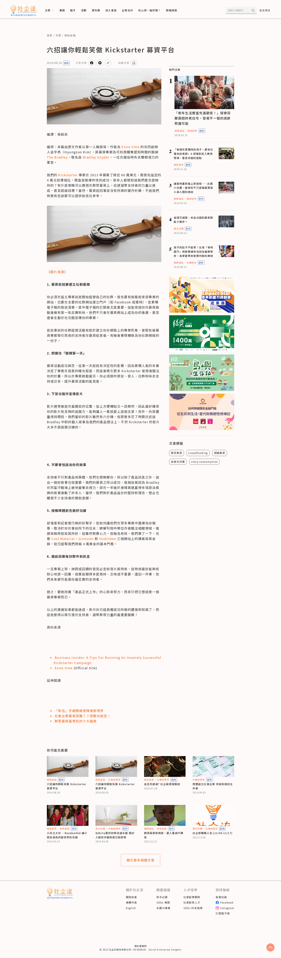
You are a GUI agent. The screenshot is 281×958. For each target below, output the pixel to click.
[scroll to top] (270, 947)
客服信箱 (221, 897)
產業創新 (192, 130)
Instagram (227, 908)
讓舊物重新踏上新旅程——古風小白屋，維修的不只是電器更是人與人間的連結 (193, 188)
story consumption (204, 461)
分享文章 (81, 63)
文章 (58, 35)
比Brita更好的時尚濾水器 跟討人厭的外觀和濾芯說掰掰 (114, 835)
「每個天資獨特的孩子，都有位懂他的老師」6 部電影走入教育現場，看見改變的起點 (193, 153)
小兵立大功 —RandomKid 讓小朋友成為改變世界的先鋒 (67, 835)
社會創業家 (114, 779)
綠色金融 (70, 35)
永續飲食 (191, 262)
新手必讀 (162, 897)
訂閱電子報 (223, 913)
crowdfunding (198, 453)
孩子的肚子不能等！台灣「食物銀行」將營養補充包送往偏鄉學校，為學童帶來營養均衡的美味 (193, 251)
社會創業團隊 (191, 897)
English (131, 908)
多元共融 (100, 828)
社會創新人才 (191, 902)
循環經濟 (191, 198)
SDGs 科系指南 (193, 908)
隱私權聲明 (140, 946)
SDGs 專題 (163, 902)
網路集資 (219, 453)
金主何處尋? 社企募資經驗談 (162, 784)
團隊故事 (131, 897)
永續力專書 (163, 908)
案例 (201, 198)
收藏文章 (123, 63)
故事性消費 (178, 461)
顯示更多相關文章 (141, 860)
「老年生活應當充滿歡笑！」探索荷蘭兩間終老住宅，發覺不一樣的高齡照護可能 (202, 118)
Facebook (227, 902)
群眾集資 (176, 453)
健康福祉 (179, 130)
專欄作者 (131, 902)
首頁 (50, 35)
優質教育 (178, 164)
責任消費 (178, 228)
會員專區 (264, 10)
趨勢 (66, 63)
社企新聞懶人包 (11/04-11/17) (212, 833)
